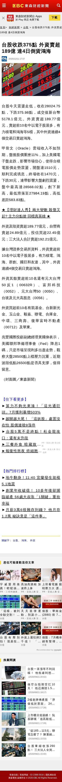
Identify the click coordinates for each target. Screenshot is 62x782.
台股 (26, 27)
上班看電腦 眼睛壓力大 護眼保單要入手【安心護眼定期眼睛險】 (52, 586)
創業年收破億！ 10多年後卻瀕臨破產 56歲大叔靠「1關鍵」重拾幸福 (31, 496)
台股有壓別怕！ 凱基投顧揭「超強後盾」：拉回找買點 (10, 639)
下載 (54, 17)
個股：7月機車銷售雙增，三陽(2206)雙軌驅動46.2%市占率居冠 (52, 639)
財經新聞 (14, 27)
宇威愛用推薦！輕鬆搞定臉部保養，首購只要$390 (10, 586)
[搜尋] (57, 8)
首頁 (2, 27)
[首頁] (31, 5)
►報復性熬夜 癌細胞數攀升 (22, 451)
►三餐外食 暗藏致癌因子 (21, 444)
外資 (32, 540)
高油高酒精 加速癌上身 (31, 586)
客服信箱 (13, 775)
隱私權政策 (51, 775)
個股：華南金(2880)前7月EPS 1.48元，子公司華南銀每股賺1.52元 (52, 613)
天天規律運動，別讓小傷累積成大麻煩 (31, 613)
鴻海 (24, 540)
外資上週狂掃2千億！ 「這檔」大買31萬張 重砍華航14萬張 (31, 639)
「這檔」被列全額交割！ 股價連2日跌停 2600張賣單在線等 (10, 613)
